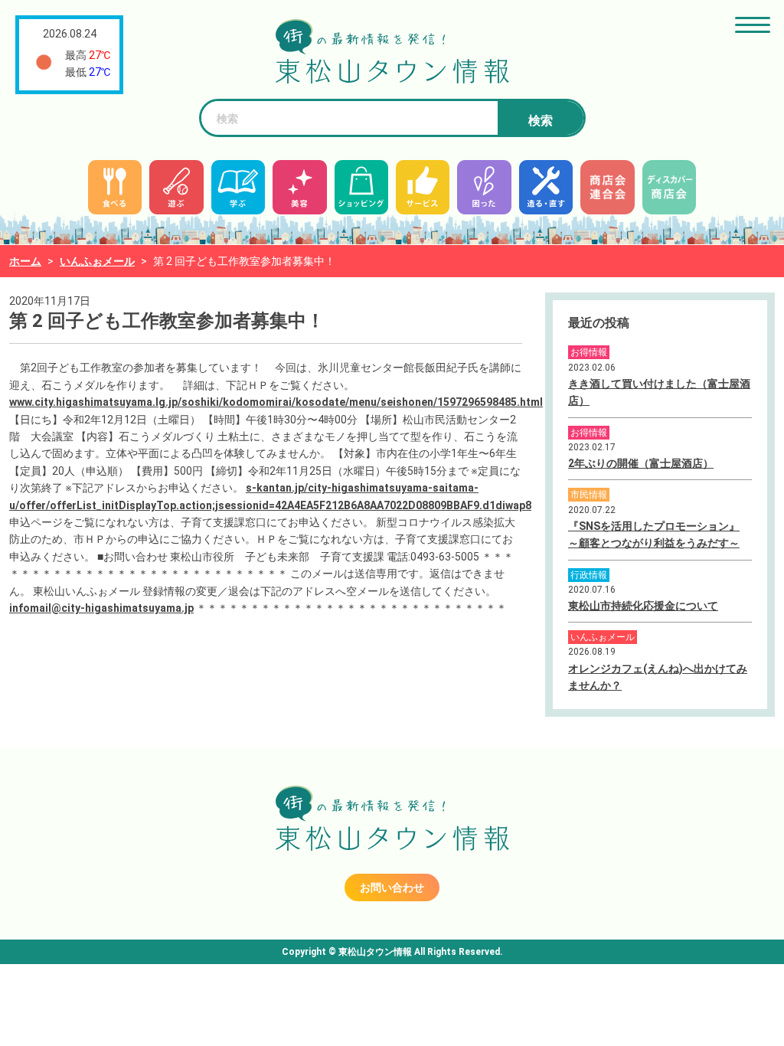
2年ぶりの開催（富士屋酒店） (641, 463)
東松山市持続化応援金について (643, 606)
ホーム (25, 261)
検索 (540, 120)
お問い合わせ (392, 887)
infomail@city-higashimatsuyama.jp (101, 608)
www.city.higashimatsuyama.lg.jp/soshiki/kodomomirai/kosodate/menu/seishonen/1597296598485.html (276, 402)
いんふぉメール (97, 261)
